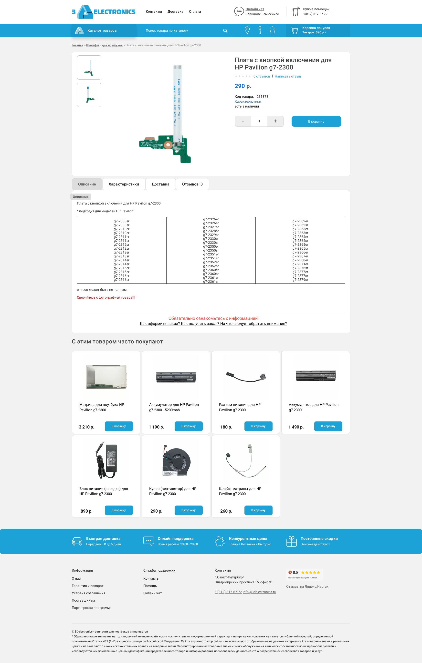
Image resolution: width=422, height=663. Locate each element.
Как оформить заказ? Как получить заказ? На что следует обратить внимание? (213, 323)
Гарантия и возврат (88, 586)
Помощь (150, 586)
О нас (76, 578)
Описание (87, 184)
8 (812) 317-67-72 (228, 592)
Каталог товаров (102, 30)
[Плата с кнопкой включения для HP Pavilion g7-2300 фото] (89, 67)
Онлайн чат (255, 9)
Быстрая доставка (103, 538)
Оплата (195, 11)
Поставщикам (83, 600)
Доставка (175, 11)
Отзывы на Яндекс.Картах (307, 586)
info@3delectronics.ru (259, 592)
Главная (77, 45)
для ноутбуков (112, 45)
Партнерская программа (92, 608)
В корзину (316, 121)
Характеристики (248, 101)
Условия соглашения (89, 593)
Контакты (154, 11)
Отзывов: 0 (192, 184)
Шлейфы (92, 45)
